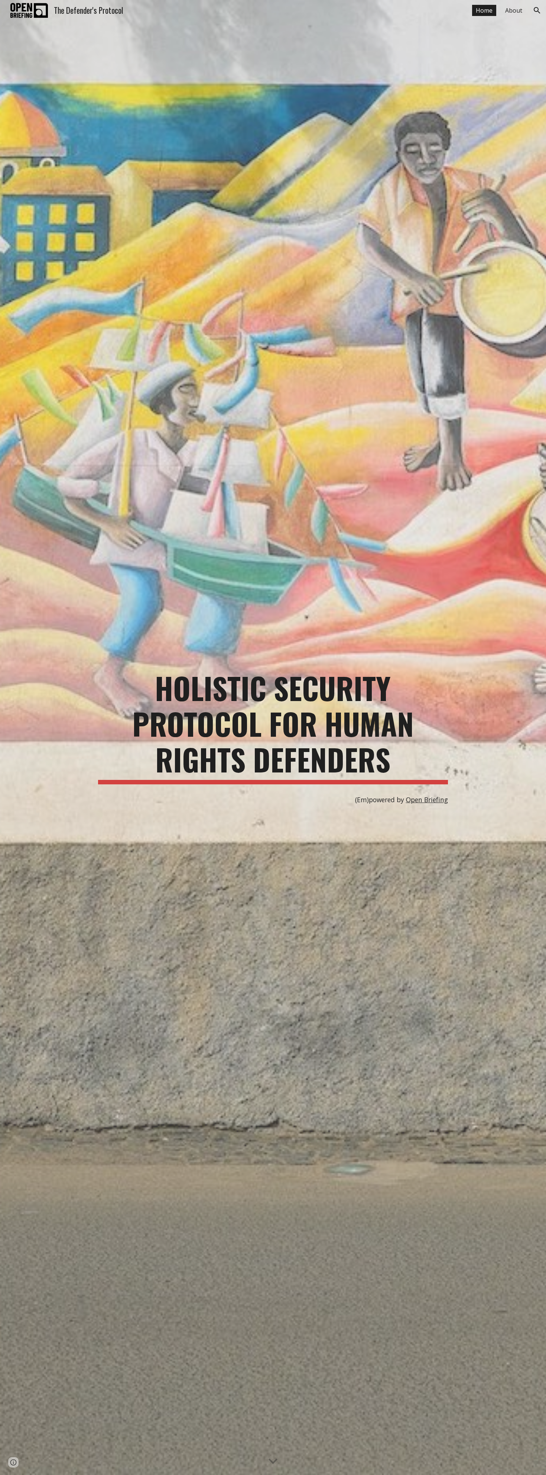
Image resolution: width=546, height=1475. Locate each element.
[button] (537, 10)
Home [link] (484, 10)
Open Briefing (427, 799)
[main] (273, 727)
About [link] (513, 10)
